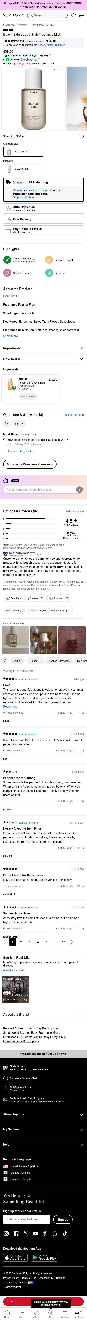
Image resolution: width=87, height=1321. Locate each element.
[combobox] (47, 15)
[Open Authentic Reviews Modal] (39, 554)
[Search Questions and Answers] (7, 423)
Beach (41, 44)
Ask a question (35, 41)
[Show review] (15, 640)
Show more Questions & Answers (30, 464)
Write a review (75, 511)
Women (22, 24)
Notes (50, 44)
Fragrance (9, 24)
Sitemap (60, 1277)
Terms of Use (29, 1277)
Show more (10, 336)
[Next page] (71, 942)
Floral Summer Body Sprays (21, 1041)
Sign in (17, 190)
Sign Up (62, 1219)
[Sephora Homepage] (13, 15)
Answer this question (20, 451)
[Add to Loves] (81, 136)
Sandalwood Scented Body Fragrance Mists (31, 1032)
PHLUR (8, 30)
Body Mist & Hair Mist (42, 24)
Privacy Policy (11, 1277)
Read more (10, 706)
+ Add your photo (14, 970)
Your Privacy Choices (15, 1282)
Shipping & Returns (25, 197)
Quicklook (10, 388)
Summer (60, 44)
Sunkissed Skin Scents (17, 1037)
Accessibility (46, 1277)
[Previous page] (4, 942)
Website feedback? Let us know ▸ (43, 1054)
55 (63, 942)
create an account (37, 190)
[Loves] (73, 15)
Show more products (24, 261)
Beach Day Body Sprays (43, 1028)
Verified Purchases (59, 660)
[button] (50, 56)
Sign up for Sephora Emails (22, 1211)
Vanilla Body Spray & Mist (50, 1037)
